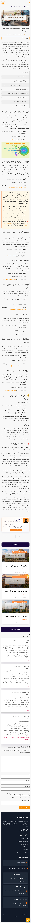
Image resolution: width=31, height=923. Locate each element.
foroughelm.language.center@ (18, 309)
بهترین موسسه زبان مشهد (22, 852)
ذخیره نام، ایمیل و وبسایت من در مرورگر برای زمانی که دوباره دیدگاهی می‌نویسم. (16, 794)
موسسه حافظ (26, 6)
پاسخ (28, 660)
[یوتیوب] (21, 830)
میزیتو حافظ (25, 847)
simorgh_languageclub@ (9, 280)
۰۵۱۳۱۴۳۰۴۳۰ (12, 869)
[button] (3, 38)
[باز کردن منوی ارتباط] (28, 920)
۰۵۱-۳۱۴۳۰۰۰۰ (20, 864)
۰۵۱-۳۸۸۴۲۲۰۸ (23, 906)
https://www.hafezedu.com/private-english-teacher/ (16, 738)
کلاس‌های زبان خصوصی (23, 841)
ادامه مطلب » (24, 569)
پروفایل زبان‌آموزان (24, 844)
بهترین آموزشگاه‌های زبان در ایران (17, 6)
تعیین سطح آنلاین (24, 838)
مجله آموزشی (25, 849)
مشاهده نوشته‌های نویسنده (17, 530)
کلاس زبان (26, 48)
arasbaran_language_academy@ (17, 188)
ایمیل (28, 780)
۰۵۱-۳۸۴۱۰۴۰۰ (23, 881)
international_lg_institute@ (18, 366)
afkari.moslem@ (11, 256)
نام (29, 774)
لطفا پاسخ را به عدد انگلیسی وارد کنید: (20, 797)
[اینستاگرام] (24, 830)
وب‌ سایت (27, 786)
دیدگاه (28, 755)
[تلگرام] (27, 830)
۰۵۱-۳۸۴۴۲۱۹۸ (23, 893)
